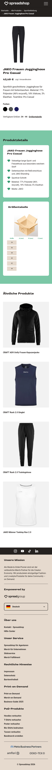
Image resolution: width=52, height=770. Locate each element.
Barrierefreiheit (11, 679)
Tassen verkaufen (12, 732)
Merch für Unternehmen (15, 649)
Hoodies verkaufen (12, 716)
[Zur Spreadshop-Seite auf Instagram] (15, 551)
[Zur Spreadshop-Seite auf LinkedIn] (36, 551)
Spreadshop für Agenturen (16, 645)
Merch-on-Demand (12, 697)
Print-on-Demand (12, 693)
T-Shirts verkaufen (12, 720)
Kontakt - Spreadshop (14, 627)
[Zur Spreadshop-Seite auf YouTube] (22, 551)
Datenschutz (9, 675)
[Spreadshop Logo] (16, 3)
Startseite (5, 11)
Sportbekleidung (30, 11)
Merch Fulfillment (12, 657)
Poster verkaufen (12, 724)
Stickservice (9, 653)
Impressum (9, 671)
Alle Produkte (16, 11)
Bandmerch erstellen (13, 736)
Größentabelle (35, 117)
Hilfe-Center (9, 631)
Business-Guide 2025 (13, 702)
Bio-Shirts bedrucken (13, 728)
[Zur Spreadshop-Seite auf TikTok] (29, 551)
